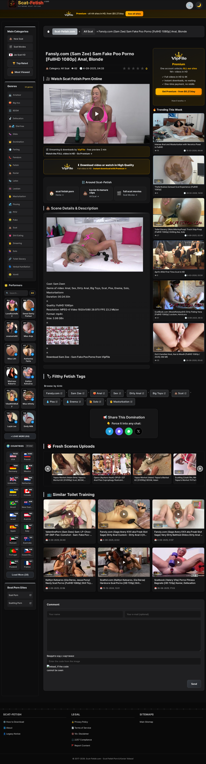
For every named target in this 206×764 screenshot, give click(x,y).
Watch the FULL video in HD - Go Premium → (69, 153)
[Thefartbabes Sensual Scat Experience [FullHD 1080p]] (178, 170)
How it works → (179, 101)
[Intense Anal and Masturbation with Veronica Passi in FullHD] (178, 127)
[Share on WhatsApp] (129, 431)
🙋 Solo (93, 401)
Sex (115, 393)
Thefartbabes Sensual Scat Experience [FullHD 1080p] (176, 188)
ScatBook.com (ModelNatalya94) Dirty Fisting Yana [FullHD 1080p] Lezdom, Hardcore (178, 313)
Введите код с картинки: (60, 656)
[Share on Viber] (119, 431)
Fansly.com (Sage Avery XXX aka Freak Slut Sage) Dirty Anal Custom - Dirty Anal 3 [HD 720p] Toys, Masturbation (123, 533)
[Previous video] (48, 469)
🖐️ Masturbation (119, 401)
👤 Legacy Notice (11, 733)
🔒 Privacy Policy (79, 722)
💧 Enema (72, 401)
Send (194, 684)
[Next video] (200, 469)
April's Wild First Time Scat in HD (170, 272)
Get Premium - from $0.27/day (178, 91)
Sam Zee (76, 393)
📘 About (7, 727)
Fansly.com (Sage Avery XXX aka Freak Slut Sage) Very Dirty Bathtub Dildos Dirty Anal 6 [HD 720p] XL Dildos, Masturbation (178, 533)
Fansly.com (53, 393)
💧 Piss (50, 401)
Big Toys (158, 393)
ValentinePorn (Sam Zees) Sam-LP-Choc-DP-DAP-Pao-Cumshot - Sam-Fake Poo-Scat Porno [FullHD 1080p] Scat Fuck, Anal (69, 533)
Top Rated (20, 63)
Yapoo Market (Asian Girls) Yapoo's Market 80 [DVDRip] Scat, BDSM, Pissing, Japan (69, 480)
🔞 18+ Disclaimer (80, 733)
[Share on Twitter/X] (138, 431)
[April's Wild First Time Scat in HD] (178, 255)
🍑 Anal (97, 393)
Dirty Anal (135, 393)
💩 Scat (179, 393)
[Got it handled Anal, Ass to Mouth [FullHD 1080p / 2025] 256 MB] (178, 337)
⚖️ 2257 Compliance (81, 739)
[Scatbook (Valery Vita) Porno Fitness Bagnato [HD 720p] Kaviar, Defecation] (178, 562)
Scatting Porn (15, 603)
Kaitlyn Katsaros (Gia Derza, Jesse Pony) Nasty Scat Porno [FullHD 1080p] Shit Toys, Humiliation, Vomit (69, 582)
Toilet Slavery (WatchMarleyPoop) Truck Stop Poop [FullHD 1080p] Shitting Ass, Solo (178, 230)
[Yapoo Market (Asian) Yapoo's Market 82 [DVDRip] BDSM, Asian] (152, 464)
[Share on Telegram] (109, 431)
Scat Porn (13, 595)
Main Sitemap (146, 722)
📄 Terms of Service (81, 727)
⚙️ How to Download (13, 722)
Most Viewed (20, 72)
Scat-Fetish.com (65, 31)
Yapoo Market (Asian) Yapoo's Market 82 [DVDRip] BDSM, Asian (151, 478)
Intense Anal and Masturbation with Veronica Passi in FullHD (178, 145)
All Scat (88, 31)
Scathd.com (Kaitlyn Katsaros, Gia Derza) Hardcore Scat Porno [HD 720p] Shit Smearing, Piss (122, 582)
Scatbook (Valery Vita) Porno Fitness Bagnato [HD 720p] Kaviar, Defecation (175, 581)
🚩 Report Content (80, 745)
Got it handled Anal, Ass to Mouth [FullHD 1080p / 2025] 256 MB (177, 355)
